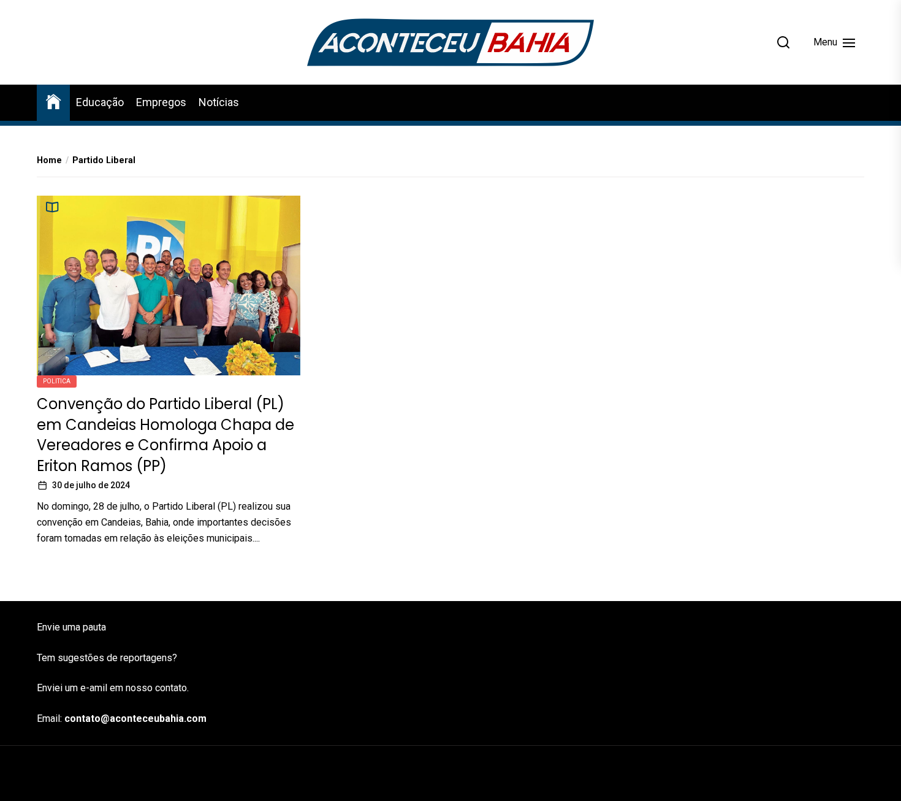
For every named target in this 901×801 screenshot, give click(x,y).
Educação (100, 102)
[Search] (783, 42)
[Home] (53, 101)
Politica (56, 381)
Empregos (161, 102)
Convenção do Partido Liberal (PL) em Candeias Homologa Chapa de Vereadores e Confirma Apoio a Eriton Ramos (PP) (165, 435)
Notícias (219, 102)
